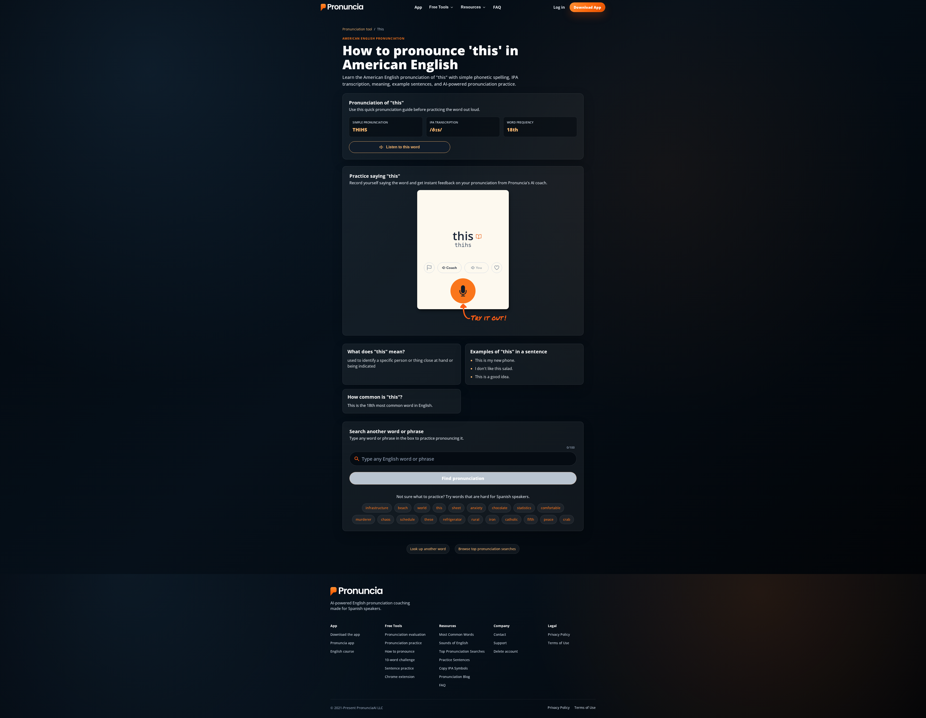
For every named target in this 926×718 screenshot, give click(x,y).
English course (342, 651)
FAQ (497, 7)
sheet (456, 508)
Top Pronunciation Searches (462, 651)
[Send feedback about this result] (429, 267)
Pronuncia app (342, 643)
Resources (471, 7)
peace (548, 519)
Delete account (506, 651)
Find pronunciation (463, 478)
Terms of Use (558, 643)
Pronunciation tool (357, 29)
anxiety (476, 508)
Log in (559, 7)
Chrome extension (400, 676)
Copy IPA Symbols (453, 668)
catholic (511, 519)
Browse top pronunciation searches (487, 549)
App (418, 7)
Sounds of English (453, 643)
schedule (407, 519)
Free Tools (439, 7)
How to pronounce (400, 651)
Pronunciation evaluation (405, 634)
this (439, 508)
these (428, 519)
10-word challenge (400, 659)
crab (566, 519)
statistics (524, 508)
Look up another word (428, 549)
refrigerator (452, 519)
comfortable (550, 508)
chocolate (499, 508)
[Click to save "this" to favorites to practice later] (496, 267)
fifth (530, 519)
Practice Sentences (454, 659)
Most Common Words (456, 634)
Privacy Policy (559, 634)
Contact (500, 634)
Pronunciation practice (403, 643)
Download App (587, 7)
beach (403, 508)
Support (500, 643)
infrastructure (377, 508)
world (422, 508)
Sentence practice (399, 668)
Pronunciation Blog (454, 676)
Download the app (345, 634)
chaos (385, 519)
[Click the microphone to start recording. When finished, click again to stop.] (463, 290)
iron (492, 519)
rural (475, 519)
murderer (363, 519)
